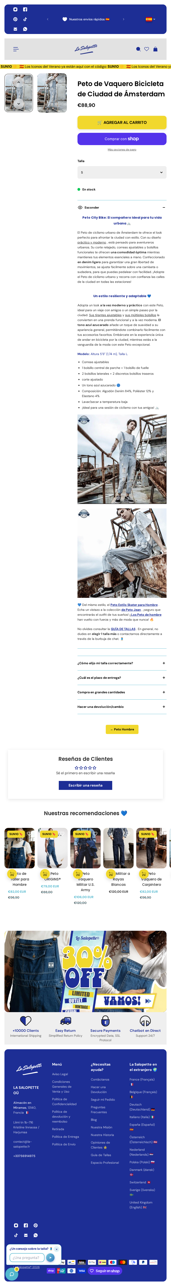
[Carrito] (155, 49)
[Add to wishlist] (29, 833)
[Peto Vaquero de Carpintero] (151, 848)
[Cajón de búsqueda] (138, 49)
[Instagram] (15, 9)
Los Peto (137, 615)
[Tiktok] (25, 19)
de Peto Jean (131, 610)
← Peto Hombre (122, 729)
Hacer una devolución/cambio (100, 707)
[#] (85, 971)
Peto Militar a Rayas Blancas (118, 879)
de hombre (153, 615)
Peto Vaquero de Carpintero (151, 879)
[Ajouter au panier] (12, 874)
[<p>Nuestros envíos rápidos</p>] (85, 19)
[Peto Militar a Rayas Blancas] (118, 848)
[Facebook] (25, 9)
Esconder (92, 207)
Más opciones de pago (122, 149)
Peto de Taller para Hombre (19, 879)
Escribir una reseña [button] (85, 785)
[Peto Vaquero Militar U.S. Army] (85, 848)
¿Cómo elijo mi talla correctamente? (105, 663)
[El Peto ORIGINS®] (52, 848)
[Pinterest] (15, 19)
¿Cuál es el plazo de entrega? (99, 678)
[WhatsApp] (25, 29)
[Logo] (85, 49)
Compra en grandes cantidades (101, 692)
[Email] (15, 29)
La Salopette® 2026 (26, 1267)
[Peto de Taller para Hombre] (19, 848)
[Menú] (16, 49)
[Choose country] (151, 19)
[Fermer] (70, 1172)
